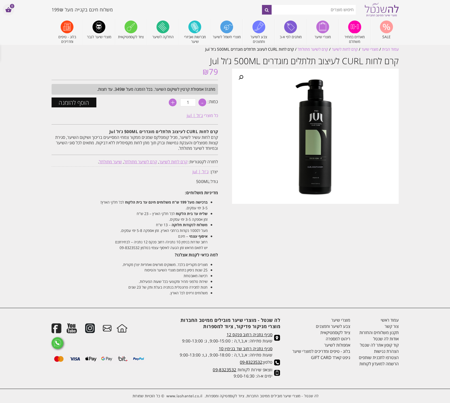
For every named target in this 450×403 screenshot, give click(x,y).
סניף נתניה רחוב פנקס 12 (249, 334)
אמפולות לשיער (337, 345)
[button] (241, 77)
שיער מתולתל (110, 162)
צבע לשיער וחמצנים (333, 326)
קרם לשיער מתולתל (313, 49)
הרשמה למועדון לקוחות (378, 364)
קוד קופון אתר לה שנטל (379, 345)
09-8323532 (251, 362)
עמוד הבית (390, 49)
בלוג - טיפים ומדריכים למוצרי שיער (321, 351)
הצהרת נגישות (386, 351)
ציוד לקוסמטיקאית (335, 332)
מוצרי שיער (369, 49)
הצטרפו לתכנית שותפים (378, 357)
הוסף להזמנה (74, 102)
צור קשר (391, 326)
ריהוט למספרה (338, 339)
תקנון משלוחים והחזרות (378, 332)
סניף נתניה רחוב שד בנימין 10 (246, 349)
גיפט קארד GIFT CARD (330, 357)
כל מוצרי (202, 115)
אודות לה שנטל (385, 339)
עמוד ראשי (389, 320)
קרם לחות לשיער (345, 49)
